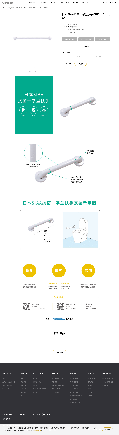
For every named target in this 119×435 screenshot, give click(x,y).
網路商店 (85, 2)
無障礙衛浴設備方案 (39, 389)
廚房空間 (36, 392)
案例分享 (23, 385)
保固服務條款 (74, 378)
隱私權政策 (6, 419)
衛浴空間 (36, 378)
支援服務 (75, 2)
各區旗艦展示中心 (57, 378)
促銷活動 (23, 382)
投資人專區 (5, 389)
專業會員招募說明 (75, 402)
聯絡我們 (23, 414)
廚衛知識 (23, 389)
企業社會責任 (7, 414)
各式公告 (23, 396)
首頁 (4, 8)
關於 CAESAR (64, 2)
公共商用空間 (37, 385)
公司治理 (91, 385)
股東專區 (91, 389)
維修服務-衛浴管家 (76, 396)
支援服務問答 (74, 385)
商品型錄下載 (74, 389)
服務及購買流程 (56, 389)
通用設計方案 (37, 382)
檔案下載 (86, 47)
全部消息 (23, 378)
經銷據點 (54, 382)
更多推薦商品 (59, 353)
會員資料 (105, 385)
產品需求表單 (74, 392)
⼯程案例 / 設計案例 (8, 382)
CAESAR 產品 (43, 2)
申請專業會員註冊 (107, 382)
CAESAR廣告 (56, 392)
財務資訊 (91, 382)
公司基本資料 (92, 378)
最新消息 (24, 373)
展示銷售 (54, 2)
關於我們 (5, 378)
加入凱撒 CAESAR (7, 385)
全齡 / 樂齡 (11, 8)
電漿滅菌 (32, 2)
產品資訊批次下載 (75, 399)
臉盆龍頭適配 (74, 382)
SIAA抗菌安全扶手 (21, 8)
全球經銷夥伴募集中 (58, 385)
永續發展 (91, 396)
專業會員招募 (107, 373)
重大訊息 (91, 392)
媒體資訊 (23, 392)
